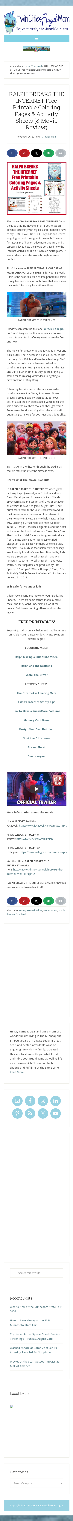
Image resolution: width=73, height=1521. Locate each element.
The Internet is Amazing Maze (37, 693)
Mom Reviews (50, 910)
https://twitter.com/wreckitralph (34, 839)
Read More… (18, 1072)
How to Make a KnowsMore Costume (36, 711)
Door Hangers (36, 756)
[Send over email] (48, 153)
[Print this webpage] (60, 153)
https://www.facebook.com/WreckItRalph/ (43, 825)
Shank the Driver (36, 674)
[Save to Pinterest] (24, 153)
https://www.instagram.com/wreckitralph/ (43, 852)
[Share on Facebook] (12, 153)
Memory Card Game (37, 720)
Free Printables (34, 910)
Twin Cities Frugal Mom (36, 49)
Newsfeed (21, 914)
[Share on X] (36, 153)
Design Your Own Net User (36, 729)
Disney (22, 910)
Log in (60, 1505)
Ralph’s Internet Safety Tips (36, 702)
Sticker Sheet (36, 747)
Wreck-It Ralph (54, 328)
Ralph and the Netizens (36, 665)
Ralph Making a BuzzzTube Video (36, 657)
